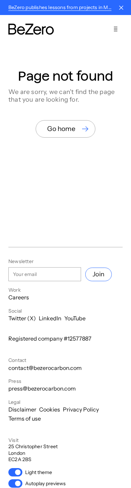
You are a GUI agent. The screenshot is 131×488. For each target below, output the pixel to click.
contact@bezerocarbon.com (45, 367)
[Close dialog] (121, 7)
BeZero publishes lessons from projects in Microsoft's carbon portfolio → (59, 7)
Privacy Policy (81, 409)
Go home (61, 129)
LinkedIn (50, 318)
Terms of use (24, 418)
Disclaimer (22, 409)
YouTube (75, 318)
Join (98, 274)
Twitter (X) (22, 318)
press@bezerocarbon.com (42, 388)
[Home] (31, 29)
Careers (18, 297)
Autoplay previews (45, 483)
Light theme (38, 472)
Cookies (49, 409)
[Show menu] (116, 29)
